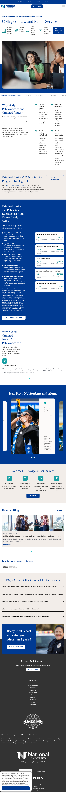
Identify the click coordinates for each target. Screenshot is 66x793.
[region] (16, 781)
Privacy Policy (33, 786)
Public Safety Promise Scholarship (52, 371)
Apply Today (33, 496)
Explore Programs (58, 30)
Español (20, 1)
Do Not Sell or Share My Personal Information (33, 788)
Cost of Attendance (33, 695)
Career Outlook (52, 96)
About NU (33, 683)
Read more (7, 545)
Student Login (33, 692)
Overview (28, 96)
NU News (33, 702)
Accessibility (33, 704)
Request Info (33, 669)
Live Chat (30, 1)
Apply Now (37, 6)
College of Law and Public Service (11, 96)
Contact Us (33, 699)
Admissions (33, 687)
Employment (33, 697)
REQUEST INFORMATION (14, 317)
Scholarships (33, 690)
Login (25, 1)
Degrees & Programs (33, 685)
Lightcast (18, 290)
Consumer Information (33, 791)
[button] (29, 378)
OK (16, 788)
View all (59, 510)
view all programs (55, 178)
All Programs (39, 96)
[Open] (63, 6)
